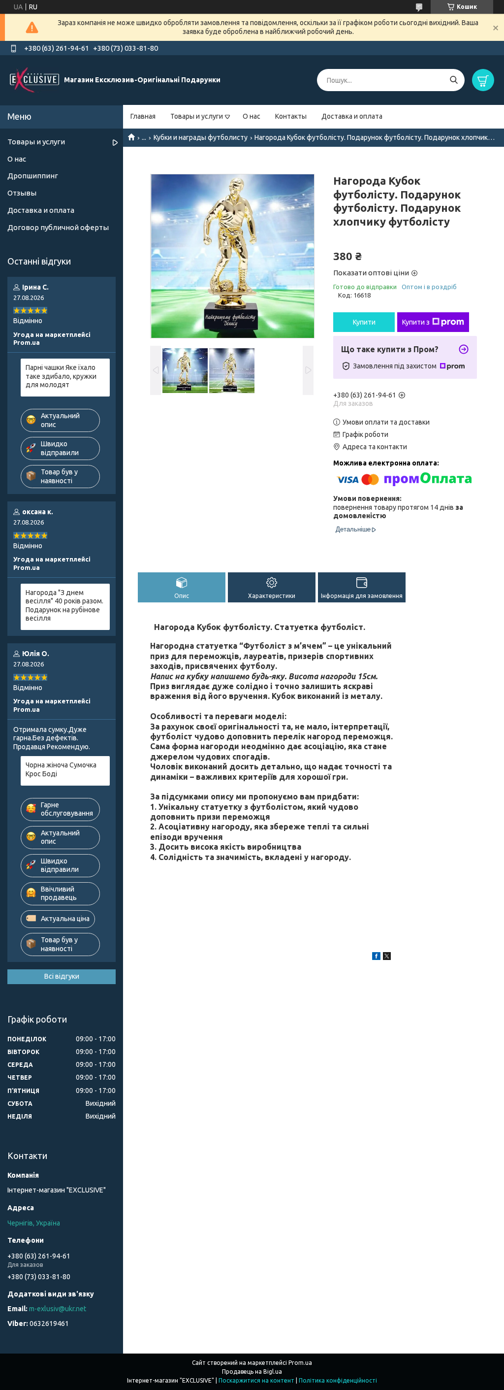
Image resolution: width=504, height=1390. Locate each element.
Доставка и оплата (351, 116)
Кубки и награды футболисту (201, 137)
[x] (387, 957)
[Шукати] (453, 80)
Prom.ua (300, 1362)
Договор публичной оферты (58, 227)
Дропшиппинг (32, 175)
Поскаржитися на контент (256, 1380)
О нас (251, 116)
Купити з (416, 322)
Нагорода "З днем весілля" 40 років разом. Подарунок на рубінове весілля (64, 606)
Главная (143, 116)
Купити (364, 322)
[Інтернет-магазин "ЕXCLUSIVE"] (34, 80)
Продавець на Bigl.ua (252, 1371)
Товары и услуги (196, 116)
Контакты (291, 116)
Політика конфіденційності (338, 1380)
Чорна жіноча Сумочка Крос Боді (61, 769)
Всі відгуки (61, 976)
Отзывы (21, 193)
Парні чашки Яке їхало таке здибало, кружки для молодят (61, 376)
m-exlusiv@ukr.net (57, 1309)
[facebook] (376, 957)
